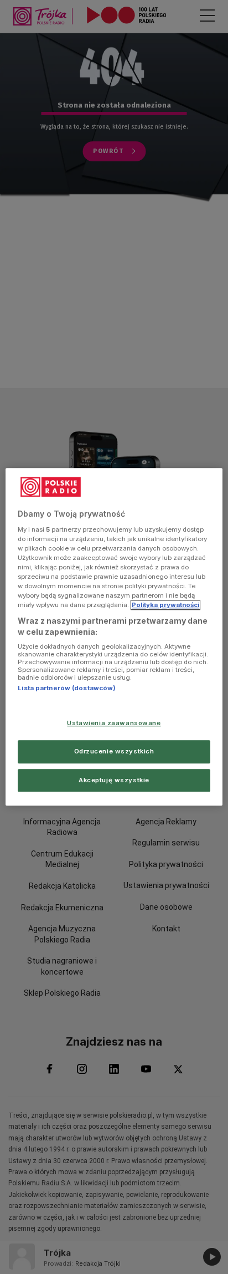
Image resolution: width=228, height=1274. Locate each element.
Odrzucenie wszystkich (114, 751)
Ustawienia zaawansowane (113, 723)
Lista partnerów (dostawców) (67, 688)
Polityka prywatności (165, 605)
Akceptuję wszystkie (114, 780)
